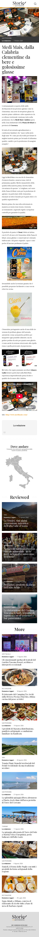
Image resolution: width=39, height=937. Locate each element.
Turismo (5, 826)
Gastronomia (6, 38)
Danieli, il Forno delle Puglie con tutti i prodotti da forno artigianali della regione (19, 869)
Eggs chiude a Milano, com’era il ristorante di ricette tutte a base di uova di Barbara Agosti (17, 903)
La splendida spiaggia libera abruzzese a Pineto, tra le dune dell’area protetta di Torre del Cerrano (19, 800)
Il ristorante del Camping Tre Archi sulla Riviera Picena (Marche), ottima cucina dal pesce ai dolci (18, 696)
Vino (5, 515)
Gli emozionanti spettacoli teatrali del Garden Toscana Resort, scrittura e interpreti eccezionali (19, 662)
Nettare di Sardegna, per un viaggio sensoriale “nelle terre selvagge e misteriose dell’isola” (19, 552)
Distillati (7, 543)
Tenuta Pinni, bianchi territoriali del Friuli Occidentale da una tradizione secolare (18, 765)
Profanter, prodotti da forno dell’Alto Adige (19, 586)
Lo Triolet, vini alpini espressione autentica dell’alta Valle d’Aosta (16, 523)
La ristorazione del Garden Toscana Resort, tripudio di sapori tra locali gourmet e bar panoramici (19, 614)
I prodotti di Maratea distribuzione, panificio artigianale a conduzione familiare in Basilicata (18, 731)
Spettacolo (6, 654)
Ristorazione (8, 604)
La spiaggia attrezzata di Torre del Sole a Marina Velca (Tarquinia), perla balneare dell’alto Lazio (19, 834)
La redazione (6, 41)
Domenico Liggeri (10, 517)
